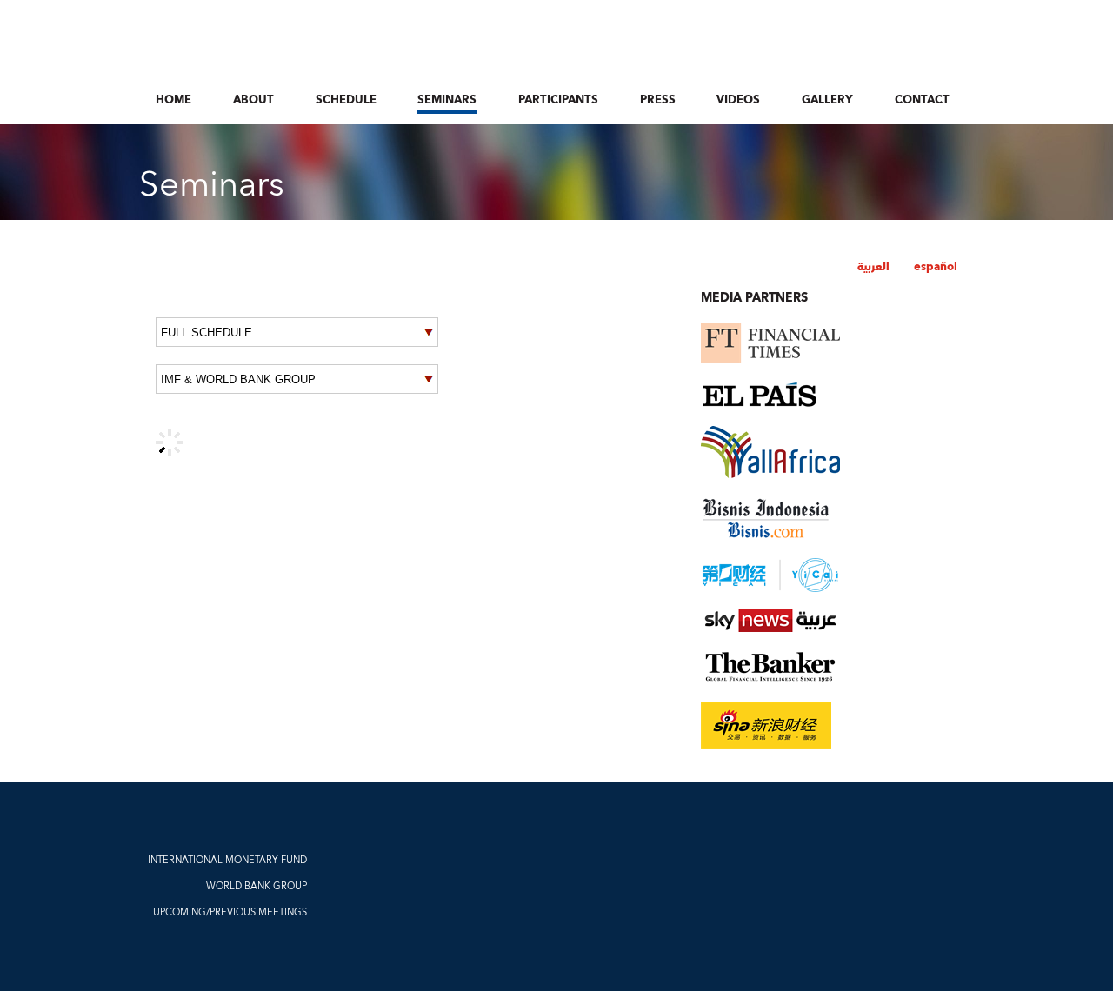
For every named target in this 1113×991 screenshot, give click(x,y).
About (253, 100)
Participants (558, 100)
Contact (922, 100)
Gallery (827, 100)
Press (658, 100)
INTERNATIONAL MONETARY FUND (227, 860)
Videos (738, 100)
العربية (873, 266)
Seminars (447, 100)
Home (173, 100)
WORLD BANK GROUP (256, 886)
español (935, 266)
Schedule (346, 100)
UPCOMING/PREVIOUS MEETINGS (230, 912)
